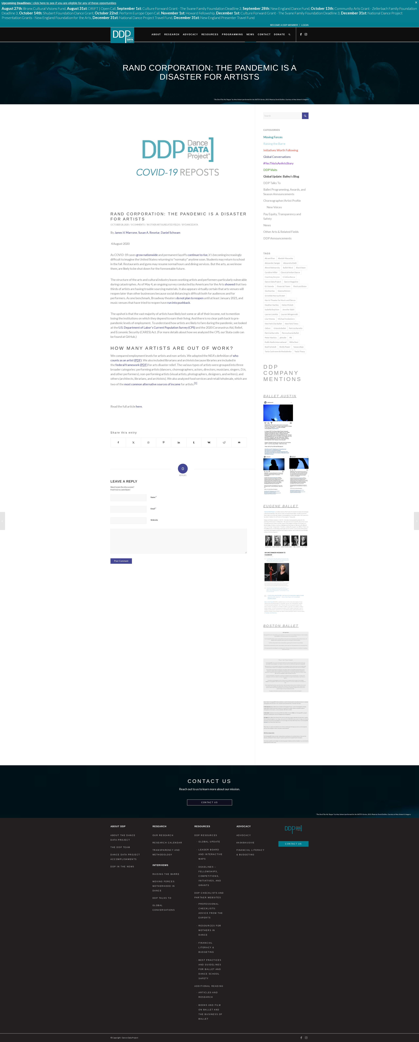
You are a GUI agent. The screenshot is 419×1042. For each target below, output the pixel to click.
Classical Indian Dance (290, 272)
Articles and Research (208, 994)
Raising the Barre (274, 143)
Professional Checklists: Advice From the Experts (211, 911)
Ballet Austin (279, 396)
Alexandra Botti (290, 263)
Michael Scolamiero (286, 319)
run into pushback (178, 302)
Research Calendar (167, 843)
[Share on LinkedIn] (178, 442)
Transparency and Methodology (166, 852)
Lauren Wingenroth (289, 314)
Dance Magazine (291, 282)
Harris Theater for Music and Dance (280, 300)
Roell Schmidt (270, 347)
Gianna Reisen (284, 291)
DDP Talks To (272, 183)
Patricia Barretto (272, 333)
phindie (283, 337)
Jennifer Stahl (288, 309)
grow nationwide (147, 255)
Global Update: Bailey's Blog (281, 176)
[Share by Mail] (239, 442)
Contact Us (209, 802)
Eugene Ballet (280, 506)
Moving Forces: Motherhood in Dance (164, 886)
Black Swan (301, 268)
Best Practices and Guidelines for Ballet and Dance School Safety (210, 969)
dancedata (191, 224)
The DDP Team (120, 847)
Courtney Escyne (272, 277)
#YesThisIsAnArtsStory (278, 163)
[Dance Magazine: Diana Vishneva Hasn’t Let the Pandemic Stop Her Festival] (416, 521)
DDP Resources (205, 835)
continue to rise (198, 255)
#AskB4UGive (246, 843)
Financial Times (283, 286)
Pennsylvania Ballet (290, 333)
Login (305, 25)
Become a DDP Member (284, 25)
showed (230, 284)
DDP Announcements (277, 238)
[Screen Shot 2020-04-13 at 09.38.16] (178, 161)
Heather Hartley (272, 305)
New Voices (274, 207)
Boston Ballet (281, 626)
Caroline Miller (271, 272)
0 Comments (138, 224)
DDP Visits (270, 170)
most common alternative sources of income (152, 384)
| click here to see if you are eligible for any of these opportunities (59, 3)
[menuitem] (284, 25)
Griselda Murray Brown (275, 296)
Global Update (209, 842)
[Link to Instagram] (306, 34)
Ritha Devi (294, 342)
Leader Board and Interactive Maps (211, 854)
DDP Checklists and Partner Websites (209, 895)
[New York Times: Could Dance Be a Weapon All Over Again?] (2, 521)
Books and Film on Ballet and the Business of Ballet (210, 1012)
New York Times (291, 324)
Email (153, 508)
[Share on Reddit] (224, 442)
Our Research (163, 835)
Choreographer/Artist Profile (282, 200)
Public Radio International (275, 342)
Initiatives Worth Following (280, 150)
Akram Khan (270, 258)
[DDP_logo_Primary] (122, 35)
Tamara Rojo (298, 347)
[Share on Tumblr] (193, 442)
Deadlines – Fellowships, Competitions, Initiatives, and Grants (210, 876)
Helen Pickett (287, 305)
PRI (290, 337)
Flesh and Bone (300, 286)
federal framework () (131, 365)
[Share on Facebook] (118, 442)
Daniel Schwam (170, 232)
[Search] (289, 34)
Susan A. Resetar (149, 232)
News (267, 225)
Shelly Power (284, 347)
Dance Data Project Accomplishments (125, 857)
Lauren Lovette (271, 314)
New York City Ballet (273, 324)
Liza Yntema (270, 319)
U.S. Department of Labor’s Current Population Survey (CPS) (156, 327)
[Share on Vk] (208, 442)
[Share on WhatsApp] (148, 442)
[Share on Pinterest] (163, 442)
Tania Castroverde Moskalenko (278, 351)
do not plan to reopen (189, 298)
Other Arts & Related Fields (164, 224)
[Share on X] (133, 442)
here (139, 406)
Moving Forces (272, 137)
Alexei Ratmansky (272, 268)
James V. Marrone (125, 232)
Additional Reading (208, 986)
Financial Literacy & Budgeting (206, 947)
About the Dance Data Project (123, 837)
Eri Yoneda (269, 286)
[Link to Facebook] (301, 34)
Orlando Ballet (279, 328)
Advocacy (244, 835)
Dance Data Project (273, 282)
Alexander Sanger (272, 263)
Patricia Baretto (295, 328)
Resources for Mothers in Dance (210, 930)
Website (154, 520)
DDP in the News (122, 866)
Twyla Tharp (299, 351)
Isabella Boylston (272, 309)
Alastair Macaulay (285, 258)
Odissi (267, 328)
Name (153, 497)
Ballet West (288, 268)
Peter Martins (271, 337)
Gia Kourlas (270, 291)
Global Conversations (277, 156)
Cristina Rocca (289, 277)
